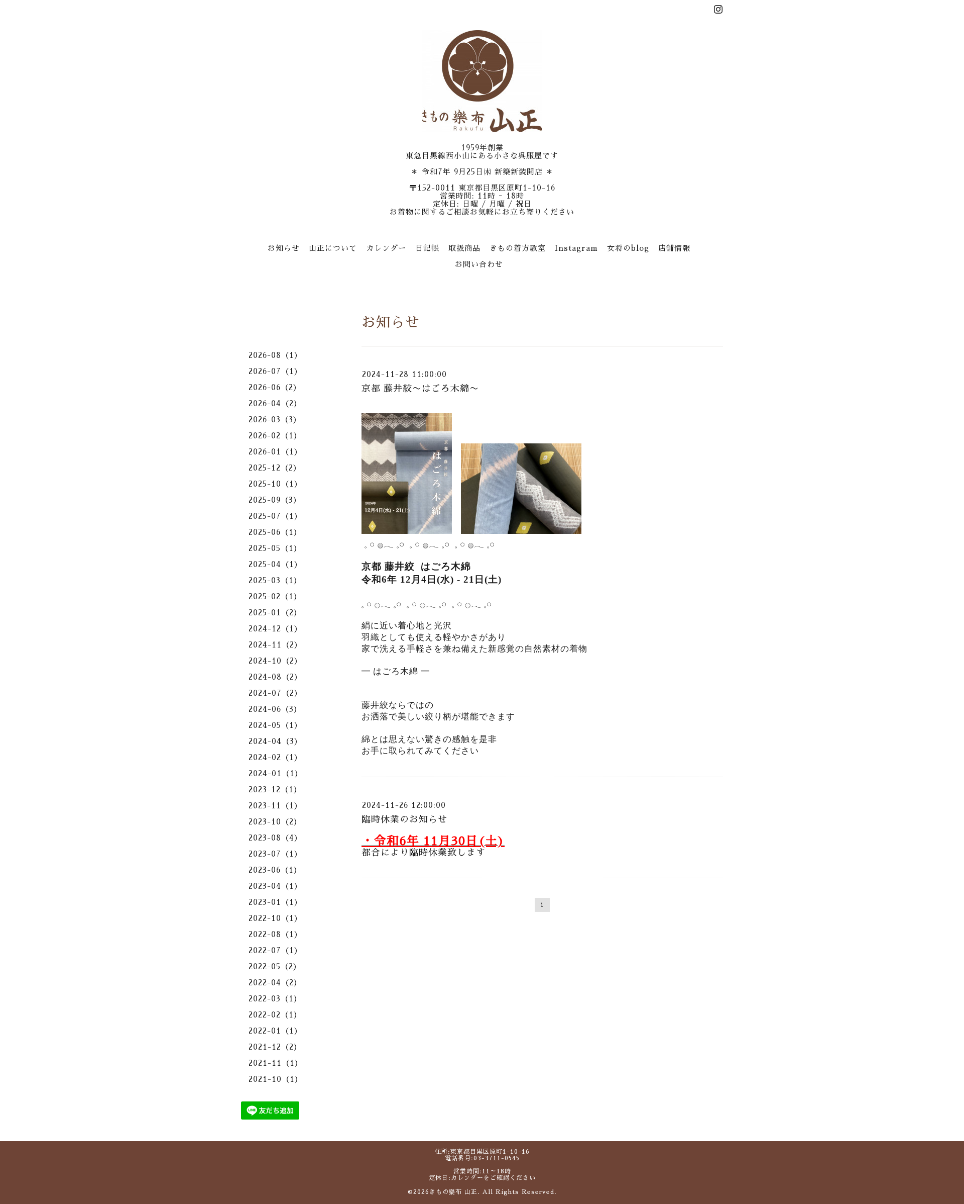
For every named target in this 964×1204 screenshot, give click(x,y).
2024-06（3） (275, 709)
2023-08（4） (275, 838)
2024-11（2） (275, 645)
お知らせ (284, 248)
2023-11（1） (275, 805)
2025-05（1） (275, 548)
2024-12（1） (275, 628)
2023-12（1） (275, 789)
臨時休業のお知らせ (404, 819)
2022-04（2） (275, 982)
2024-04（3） (275, 741)
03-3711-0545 (496, 1158)
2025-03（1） (275, 580)
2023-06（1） (275, 870)
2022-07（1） (275, 950)
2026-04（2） (275, 403)
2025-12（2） (275, 468)
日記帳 (427, 248)
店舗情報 (674, 248)
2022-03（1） (275, 998)
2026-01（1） (275, 451)
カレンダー (386, 248)
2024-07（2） (275, 693)
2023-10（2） (275, 821)
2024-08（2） (275, 677)
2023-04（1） (275, 886)
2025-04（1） (275, 564)
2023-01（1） (275, 902)
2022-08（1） (275, 934)
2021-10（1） (276, 1079)
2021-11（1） (276, 1063)
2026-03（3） (275, 419)
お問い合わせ (479, 264)
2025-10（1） (275, 484)
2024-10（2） (275, 661)
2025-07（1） (275, 516)
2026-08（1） (275, 355)
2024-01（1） (276, 773)
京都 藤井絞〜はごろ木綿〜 (420, 388)
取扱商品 (464, 248)
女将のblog (628, 248)
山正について (333, 248)
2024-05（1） (275, 725)
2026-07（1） (275, 371)
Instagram (576, 248)
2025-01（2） (275, 612)
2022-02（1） (275, 1014)
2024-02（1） (275, 757)
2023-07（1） (275, 854)
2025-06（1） (275, 532)
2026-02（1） (275, 435)
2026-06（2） (275, 387)
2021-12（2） (275, 1047)
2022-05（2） (275, 966)
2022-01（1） (275, 1031)
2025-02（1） (275, 596)
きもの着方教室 (518, 248)
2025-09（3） (275, 500)
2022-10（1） (275, 918)
